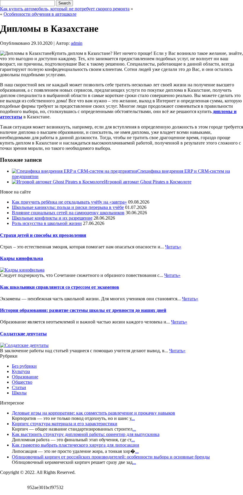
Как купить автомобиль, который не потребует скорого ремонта (65, 8)
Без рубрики (24, 366)
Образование (25, 376)
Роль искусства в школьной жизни (47, 223)
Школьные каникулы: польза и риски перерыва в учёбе (68, 207)
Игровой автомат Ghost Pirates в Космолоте (147, 181)
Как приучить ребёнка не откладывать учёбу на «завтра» (69, 201)
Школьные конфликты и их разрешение (52, 217)
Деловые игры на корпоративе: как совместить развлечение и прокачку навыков (93, 412)
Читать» (173, 246)
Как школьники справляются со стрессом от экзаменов (59, 287)
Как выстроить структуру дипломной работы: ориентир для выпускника (85, 434)
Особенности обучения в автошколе (40, 14)
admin (76, 43)
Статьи (19, 387)
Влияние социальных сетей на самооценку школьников (68, 212)
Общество (22, 382)
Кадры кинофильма (21, 258)
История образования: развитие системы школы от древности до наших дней (83, 310)
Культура (21, 371)
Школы (19, 392)
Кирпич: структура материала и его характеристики (64, 423)
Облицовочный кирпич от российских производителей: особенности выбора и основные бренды (111, 456)
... (133, 418)
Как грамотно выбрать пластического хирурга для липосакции (75, 445)
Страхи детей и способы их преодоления (43, 235)
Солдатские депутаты (23, 333)
